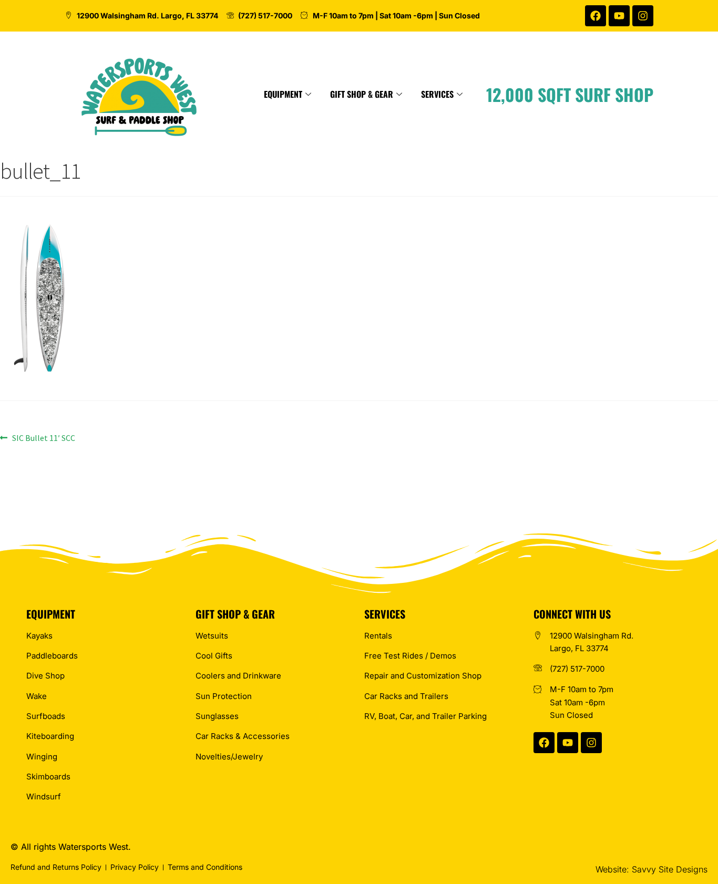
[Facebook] (595, 15)
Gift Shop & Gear (361, 94)
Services (437, 94)
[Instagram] (642, 15)
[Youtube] (619, 15)
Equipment (283, 94)
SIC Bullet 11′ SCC (43, 437)
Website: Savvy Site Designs (651, 869)
